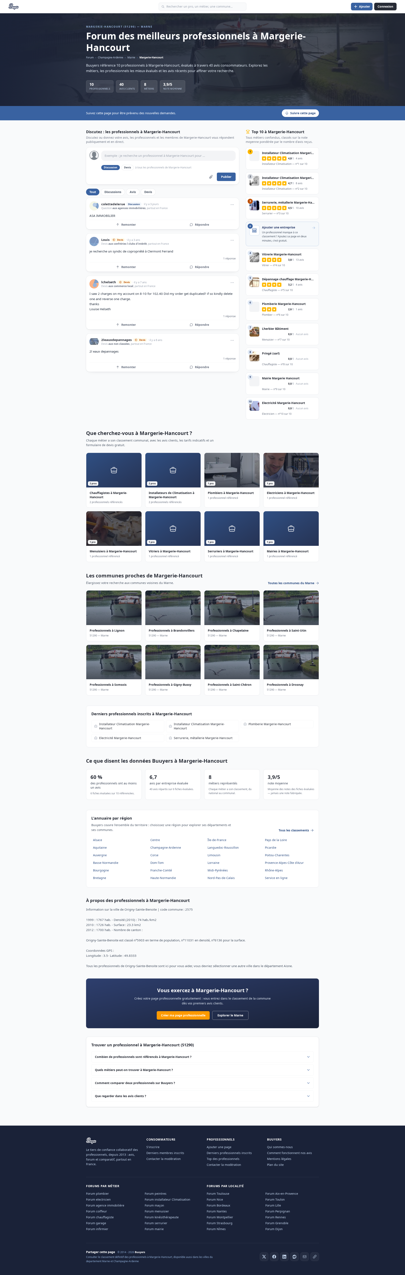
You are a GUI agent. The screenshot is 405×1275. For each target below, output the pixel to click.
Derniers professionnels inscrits (229, 1153)
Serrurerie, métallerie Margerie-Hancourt (203, 738)
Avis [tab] (133, 192)
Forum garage (96, 1223)
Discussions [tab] (112, 192)
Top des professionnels (223, 1159)
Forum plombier (97, 1194)
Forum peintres (155, 1194)
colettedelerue (113, 204)
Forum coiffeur (96, 1211)
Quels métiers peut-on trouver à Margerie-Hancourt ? (134, 1070)
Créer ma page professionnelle (183, 1015)
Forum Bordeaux (218, 1205)
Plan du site (275, 1165)
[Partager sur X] (264, 1256)
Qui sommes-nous (280, 1147)
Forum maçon (154, 1205)
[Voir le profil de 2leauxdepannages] (94, 341)
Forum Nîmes (216, 1229)
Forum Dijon (274, 1229)
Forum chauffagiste (100, 1217)
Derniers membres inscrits (165, 1153)
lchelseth (108, 282)
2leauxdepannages (116, 340)
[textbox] (168, 156)
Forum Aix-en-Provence (281, 1194)
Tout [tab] (92, 192)
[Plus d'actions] (232, 204)
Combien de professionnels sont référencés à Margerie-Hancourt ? (143, 1057)
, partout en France (157, 208)
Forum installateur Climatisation (167, 1199)
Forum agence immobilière (105, 1205)
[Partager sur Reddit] (294, 1256)
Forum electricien (98, 1199)
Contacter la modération (163, 1159)
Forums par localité (225, 1186)
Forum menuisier (157, 1211)
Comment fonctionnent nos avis (289, 1153)
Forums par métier (102, 1186)
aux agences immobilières (129, 208)
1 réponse (229, 258)
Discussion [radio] (110, 167)
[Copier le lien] (314, 1256)
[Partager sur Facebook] (274, 1256)
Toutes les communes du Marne (291, 583)
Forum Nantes (217, 1211)
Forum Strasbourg (219, 1223)
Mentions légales (279, 1159)
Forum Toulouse (218, 1194)
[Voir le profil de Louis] (94, 241)
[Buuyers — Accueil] (13, 6)
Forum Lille (273, 1205)
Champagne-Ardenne (110, 57)
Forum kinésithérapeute (162, 1217)
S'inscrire (152, 1147)
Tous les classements (294, 830)
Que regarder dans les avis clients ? (120, 1096)
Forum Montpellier (220, 1217)
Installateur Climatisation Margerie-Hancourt (124, 726)
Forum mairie (154, 1229)
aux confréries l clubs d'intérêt (127, 244)
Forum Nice (215, 1199)
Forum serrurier (156, 1223)
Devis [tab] (148, 192)
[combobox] (202, 7)
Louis (105, 240)
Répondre (202, 225)
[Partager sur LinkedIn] (284, 1256)
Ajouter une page (219, 1147)
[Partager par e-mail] (304, 1256)
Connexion (385, 6)
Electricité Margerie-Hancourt (120, 738)
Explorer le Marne (230, 1015)
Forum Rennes (275, 1217)
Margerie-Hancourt (151, 57)
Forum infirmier (97, 1229)
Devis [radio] (127, 167)
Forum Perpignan (277, 1211)
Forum (90, 57)
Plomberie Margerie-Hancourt (269, 724)
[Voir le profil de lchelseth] (94, 284)
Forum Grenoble (276, 1223)
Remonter (128, 225)
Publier (226, 177)
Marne (131, 57)
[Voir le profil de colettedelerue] (94, 206)
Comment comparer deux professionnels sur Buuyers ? (135, 1083)
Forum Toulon (275, 1199)
